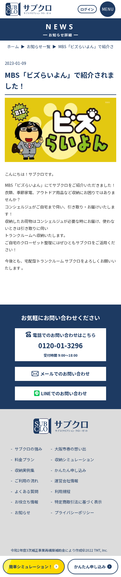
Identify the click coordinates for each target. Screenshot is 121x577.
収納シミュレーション (74, 459)
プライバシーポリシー (74, 512)
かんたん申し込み (70, 470)
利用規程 (62, 491)
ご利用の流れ (26, 480)
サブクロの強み (28, 449)
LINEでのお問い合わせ (64, 393)
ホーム (13, 46)
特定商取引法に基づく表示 (78, 502)
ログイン (87, 9)
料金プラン (24, 459)
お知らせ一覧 (38, 46)
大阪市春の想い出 (70, 449)
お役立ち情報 (26, 502)
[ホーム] (28, 9)
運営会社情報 (66, 480)
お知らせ (22, 512)
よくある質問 (26, 491)
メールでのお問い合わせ (65, 373)
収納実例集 (24, 470)
